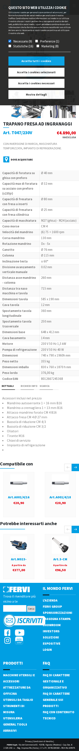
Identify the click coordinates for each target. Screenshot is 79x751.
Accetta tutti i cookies (36, 61)
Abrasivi (10, 730)
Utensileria (12, 718)
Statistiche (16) (23, 46)
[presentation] (68, 467)
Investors (51, 631)
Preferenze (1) (49, 41)
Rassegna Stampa (57, 619)
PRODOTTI (13, 663)
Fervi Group (52, 606)
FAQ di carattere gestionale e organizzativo (56, 681)
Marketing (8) (50, 46)
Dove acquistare (22, 159)
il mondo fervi (58, 588)
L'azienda (50, 600)
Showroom (52, 625)
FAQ (46, 663)
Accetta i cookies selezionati (36, 72)
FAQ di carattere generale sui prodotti (56, 700)
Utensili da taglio (18, 700)
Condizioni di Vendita (43, 741)
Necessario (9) (22, 41)
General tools (15, 724)
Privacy (28, 741)
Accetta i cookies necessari (36, 83)
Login (47, 650)
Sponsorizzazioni (57, 613)
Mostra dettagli (36, 94)
